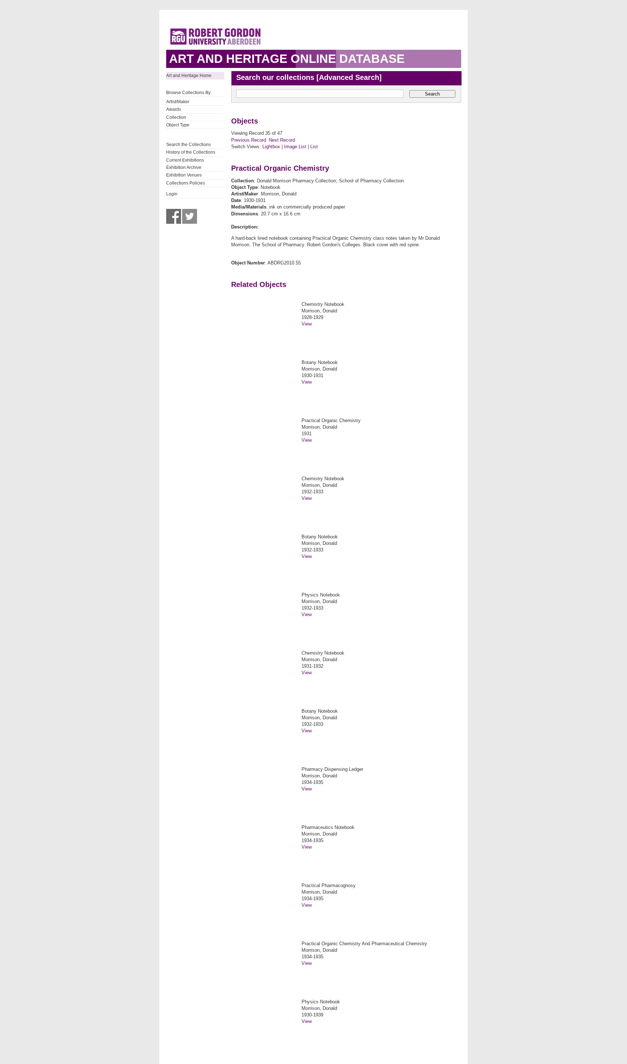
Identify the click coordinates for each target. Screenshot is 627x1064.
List (314, 146)
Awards (173, 109)
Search (432, 94)
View (307, 324)
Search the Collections (188, 144)
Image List (295, 146)
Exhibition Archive (183, 167)
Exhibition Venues (184, 175)
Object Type (177, 125)
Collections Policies (185, 183)
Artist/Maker (177, 101)
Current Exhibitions (185, 160)
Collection (176, 117)
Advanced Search (349, 77)
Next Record (282, 140)
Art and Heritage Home (189, 75)
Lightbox (271, 146)
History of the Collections (190, 152)
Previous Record (248, 140)
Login (171, 194)
